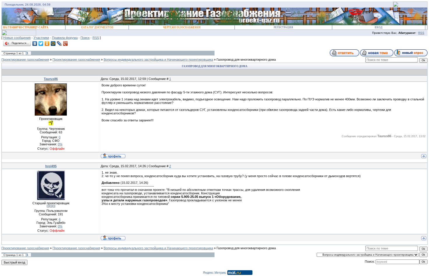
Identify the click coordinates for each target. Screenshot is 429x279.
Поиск (85, 37)
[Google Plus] (65, 43)
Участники (41, 37)
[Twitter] (41, 43)
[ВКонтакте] (35, 43)
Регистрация (283, 27)
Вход (378, 27)
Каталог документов (97, 27)
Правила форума (65, 37)
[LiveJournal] (59, 43)
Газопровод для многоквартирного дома (246, 59)
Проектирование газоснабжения (25, 59)
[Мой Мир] (53, 43)
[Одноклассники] (47, 43)
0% (60, 144)
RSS (421, 32)
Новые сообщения (17, 37)
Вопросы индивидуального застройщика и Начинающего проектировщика (158, 59)
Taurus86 (51, 79)
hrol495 (51, 166)
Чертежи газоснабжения (181, 27)
